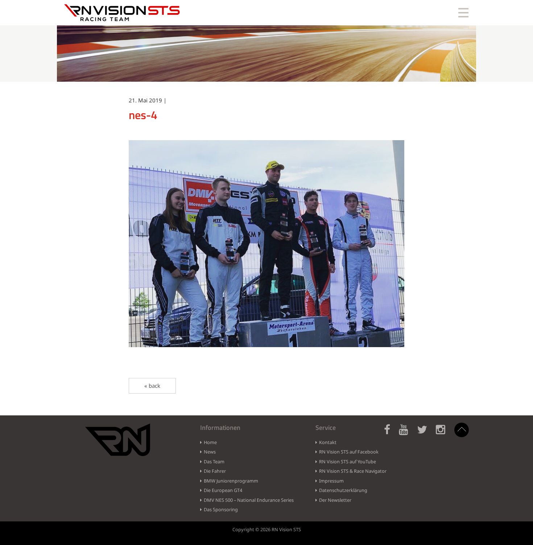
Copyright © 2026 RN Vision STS (266, 529)
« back (152, 385)
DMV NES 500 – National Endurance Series (249, 500)
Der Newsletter (335, 500)
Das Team (214, 461)
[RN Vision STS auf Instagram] (444, 433)
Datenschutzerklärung (343, 490)
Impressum (331, 480)
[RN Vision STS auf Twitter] (425, 433)
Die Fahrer (215, 471)
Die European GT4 (223, 490)
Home (210, 442)
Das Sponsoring (221, 509)
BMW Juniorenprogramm (231, 480)
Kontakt (327, 442)
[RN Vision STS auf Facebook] (390, 433)
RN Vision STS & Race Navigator (353, 471)
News (210, 451)
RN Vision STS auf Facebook (349, 451)
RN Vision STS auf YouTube (347, 461)
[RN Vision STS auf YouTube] (407, 433)
